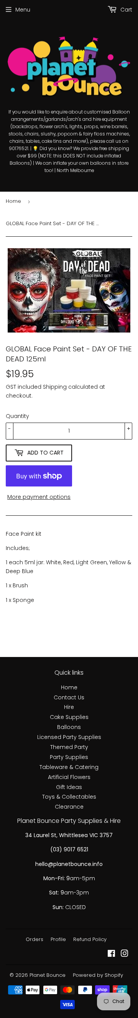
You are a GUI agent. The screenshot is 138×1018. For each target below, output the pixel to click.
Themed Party (69, 747)
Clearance (69, 807)
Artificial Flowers (69, 777)
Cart (125, 9)
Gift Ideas (69, 787)
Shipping (55, 387)
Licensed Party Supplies (69, 737)
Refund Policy (90, 939)
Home (13, 201)
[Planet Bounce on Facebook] (111, 954)
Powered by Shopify (98, 975)
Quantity (17, 416)
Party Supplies (69, 757)
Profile (58, 939)
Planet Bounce (48, 975)
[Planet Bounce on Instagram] (124, 954)
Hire (69, 707)
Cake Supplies (69, 717)
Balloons (69, 727)
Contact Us (69, 697)
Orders (34, 939)
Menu (22, 9)
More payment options (39, 497)
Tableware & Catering (69, 767)
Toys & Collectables (69, 797)
